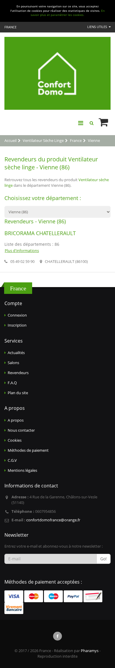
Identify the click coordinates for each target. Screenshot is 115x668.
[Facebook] (57, 636)
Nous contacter (21, 430)
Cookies (15, 440)
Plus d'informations (22, 250)
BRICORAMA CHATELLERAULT (40, 233)
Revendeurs (18, 372)
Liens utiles (97, 26)
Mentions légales (22, 470)
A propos (16, 420)
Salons (13, 362)
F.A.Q (12, 382)
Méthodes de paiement (28, 450)
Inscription (17, 325)
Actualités (16, 352)
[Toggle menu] (80, 123)
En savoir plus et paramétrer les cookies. (68, 13)
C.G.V (12, 460)
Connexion (17, 315)
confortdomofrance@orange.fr (53, 520)
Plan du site (18, 392)
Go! (103, 558)
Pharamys (89, 650)
